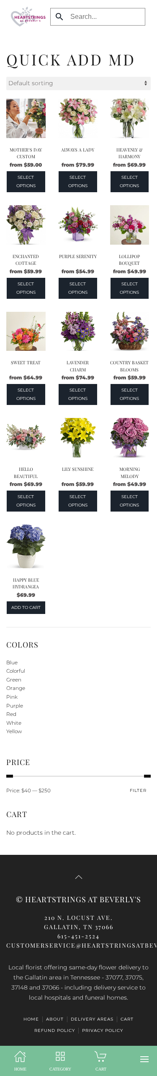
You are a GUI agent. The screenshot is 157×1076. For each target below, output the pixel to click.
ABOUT (55, 1019)
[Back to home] (26, 17)
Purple (14, 706)
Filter (138, 790)
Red (11, 714)
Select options (26, 181)
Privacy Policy (102, 1030)
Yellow (14, 731)
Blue (12, 662)
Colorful (15, 671)
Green (13, 679)
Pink (12, 697)
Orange (15, 688)
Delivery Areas (92, 1019)
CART (127, 1019)
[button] (144, 1059)
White (13, 723)
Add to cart (26, 607)
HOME (31, 1019)
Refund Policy (54, 1030)
